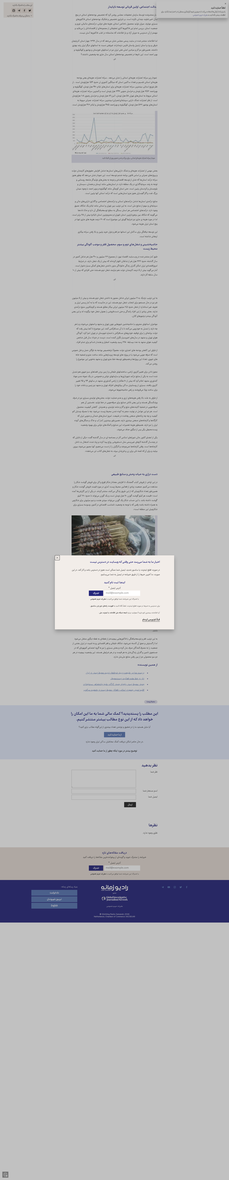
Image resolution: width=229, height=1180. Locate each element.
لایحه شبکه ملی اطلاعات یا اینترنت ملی (113, 613)
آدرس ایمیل (114, 588)
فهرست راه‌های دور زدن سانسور (101, 606)
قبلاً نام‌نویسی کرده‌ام (151, 620)
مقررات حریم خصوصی (98, 599)
